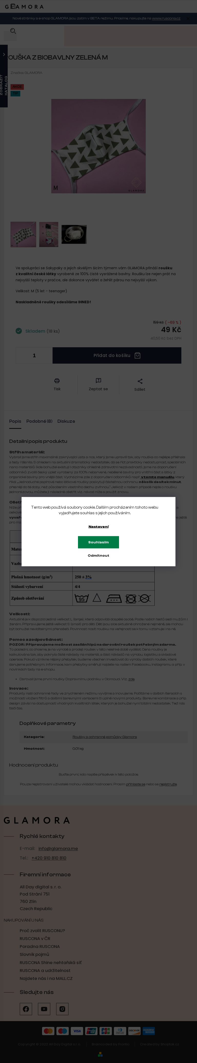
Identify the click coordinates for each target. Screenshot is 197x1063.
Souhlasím (98, 542)
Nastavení (98, 526)
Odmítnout (98, 555)
